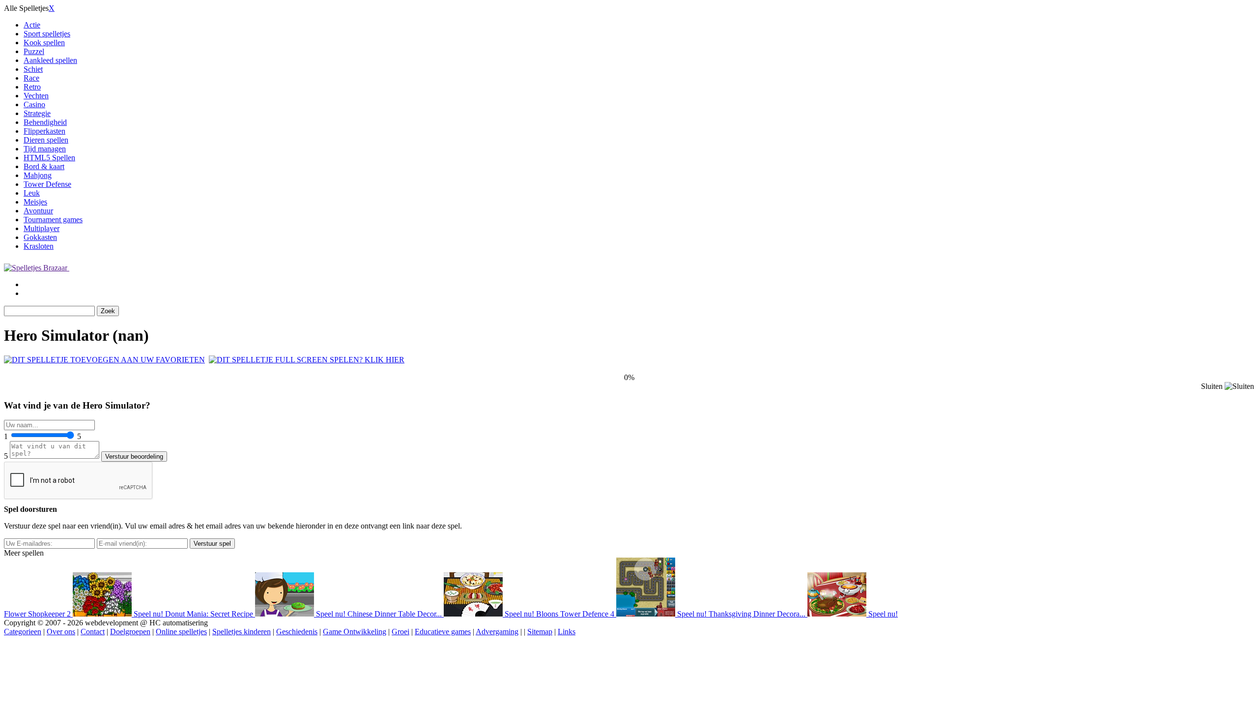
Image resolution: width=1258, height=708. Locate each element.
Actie (32, 25)
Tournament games (53, 219)
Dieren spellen (46, 140)
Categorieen (22, 631)
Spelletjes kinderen (241, 631)
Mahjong (38, 175)
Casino (34, 104)
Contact (93, 631)
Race (31, 78)
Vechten (36, 95)
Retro (32, 87)
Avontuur (38, 210)
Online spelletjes (181, 631)
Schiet (33, 69)
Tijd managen (45, 149)
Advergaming (497, 631)
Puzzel (34, 51)
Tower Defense (47, 184)
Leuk (32, 193)
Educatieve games (443, 631)
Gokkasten (40, 237)
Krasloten (39, 246)
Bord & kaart (44, 166)
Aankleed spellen (50, 60)
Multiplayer (41, 228)
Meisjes (35, 202)
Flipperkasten (44, 131)
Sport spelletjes (47, 34)
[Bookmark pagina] (104, 359)
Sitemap (539, 631)
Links (566, 631)
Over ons (61, 631)
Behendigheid (45, 122)
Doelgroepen (130, 631)
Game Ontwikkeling (354, 631)
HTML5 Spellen (49, 157)
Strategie (37, 113)
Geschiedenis (296, 631)
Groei (400, 631)
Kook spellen (44, 42)
